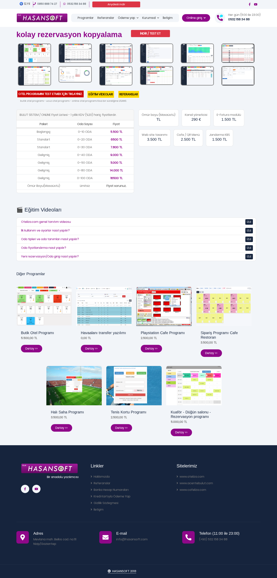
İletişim (168, 18)
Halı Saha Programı (67, 412)
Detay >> (31, 348)
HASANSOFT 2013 (124, 571)
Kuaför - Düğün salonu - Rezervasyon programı (191, 414)
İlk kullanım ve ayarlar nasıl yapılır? (45, 230)
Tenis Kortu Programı (128, 412)
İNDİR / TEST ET (150, 33)
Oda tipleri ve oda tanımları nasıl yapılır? (50, 239)
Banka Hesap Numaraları (111, 490)
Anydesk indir (116, 4)
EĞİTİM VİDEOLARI (101, 94)
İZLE (249, 222)
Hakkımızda (102, 476)
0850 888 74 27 (47, 4)
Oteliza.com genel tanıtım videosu (46, 222)
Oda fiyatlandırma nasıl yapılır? (43, 248)
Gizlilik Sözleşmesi (106, 503)
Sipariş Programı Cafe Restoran (219, 335)
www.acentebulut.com (196, 483)
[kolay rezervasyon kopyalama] (34, 53)
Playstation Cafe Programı (163, 333)
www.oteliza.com (192, 476)
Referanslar (105, 18)
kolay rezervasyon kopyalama (69, 34)
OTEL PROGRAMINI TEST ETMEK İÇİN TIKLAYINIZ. (50, 94)
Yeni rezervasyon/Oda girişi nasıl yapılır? (50, 256)
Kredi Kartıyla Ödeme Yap (112, 496)
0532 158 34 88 (76, 4)
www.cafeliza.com (193, 490)
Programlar (86, 18)
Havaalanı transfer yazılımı (103, 333)
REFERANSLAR (128, 94)
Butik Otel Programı (37, 333)
